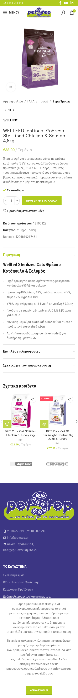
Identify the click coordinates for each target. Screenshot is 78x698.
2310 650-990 (15, 3)
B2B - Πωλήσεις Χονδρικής (21, 582)
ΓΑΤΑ (31, 101)
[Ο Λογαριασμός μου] (63, 12)
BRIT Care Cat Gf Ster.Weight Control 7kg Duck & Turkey (57, 435)
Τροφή (43, 101)
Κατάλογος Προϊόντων (18, 589)
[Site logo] (39, 12)
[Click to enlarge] (11, 87)
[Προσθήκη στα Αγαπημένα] (32, 399)
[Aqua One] (21, 464)
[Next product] (13, 110)
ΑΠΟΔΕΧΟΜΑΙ (39, 690)
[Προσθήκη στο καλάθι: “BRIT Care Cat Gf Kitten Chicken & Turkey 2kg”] (7, 424)
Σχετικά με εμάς (14, 575)
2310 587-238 (36, 531)
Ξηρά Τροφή (61, 101)
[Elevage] (57, 464)
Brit (20, 440)
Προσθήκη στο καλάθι (41, 200)
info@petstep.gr (17, 537)
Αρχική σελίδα (13, 101)
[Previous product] (5, 110)
